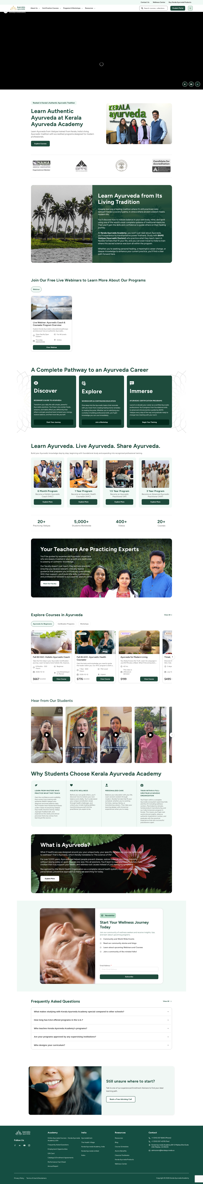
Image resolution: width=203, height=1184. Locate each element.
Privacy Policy (19, 1178)
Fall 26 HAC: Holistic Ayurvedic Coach (51, 657)
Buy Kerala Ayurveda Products (180, 2)
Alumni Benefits (121, 1151)
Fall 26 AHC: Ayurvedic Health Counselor (91, 658)
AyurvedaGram (86, 1138)
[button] (35, 8)
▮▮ (191, 84)
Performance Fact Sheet (57, 1162)
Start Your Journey (54, 422)
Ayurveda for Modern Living (134, 657)
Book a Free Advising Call (121, 1099)
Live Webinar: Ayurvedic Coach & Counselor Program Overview (49, 324)
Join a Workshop (101, 422)
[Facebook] (15, 1145)
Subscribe (129, 977)
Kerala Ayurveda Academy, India (93, 1147)
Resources (89, 8)
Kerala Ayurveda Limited (90, 1151)
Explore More (48, 502)
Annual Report (53, 1166)
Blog (116, 1142)
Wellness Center (159, 2)
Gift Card (51, 1153)
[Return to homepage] (22, 1134)
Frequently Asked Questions (58, 1145)
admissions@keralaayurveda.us (162, 1150)
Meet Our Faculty (49, 584)
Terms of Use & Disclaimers (36, 1178)
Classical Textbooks (122, 1155)
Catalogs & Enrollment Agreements (60, 1158)
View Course (61, 679)
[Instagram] (29, 1145)
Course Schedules (122, 1147)
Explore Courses (40, 144)
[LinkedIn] (20, 1145)
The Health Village (88, 1142)
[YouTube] (24, 1145)
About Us (34, 8)
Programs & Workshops (71, 8)
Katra (83, 1155)
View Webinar (51, 347)
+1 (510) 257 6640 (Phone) (161, 1138)
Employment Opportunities (58, 1149)
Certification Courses (50, 8)
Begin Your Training (149, 422)
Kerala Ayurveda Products (124, 1160)
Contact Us (145, 2)
